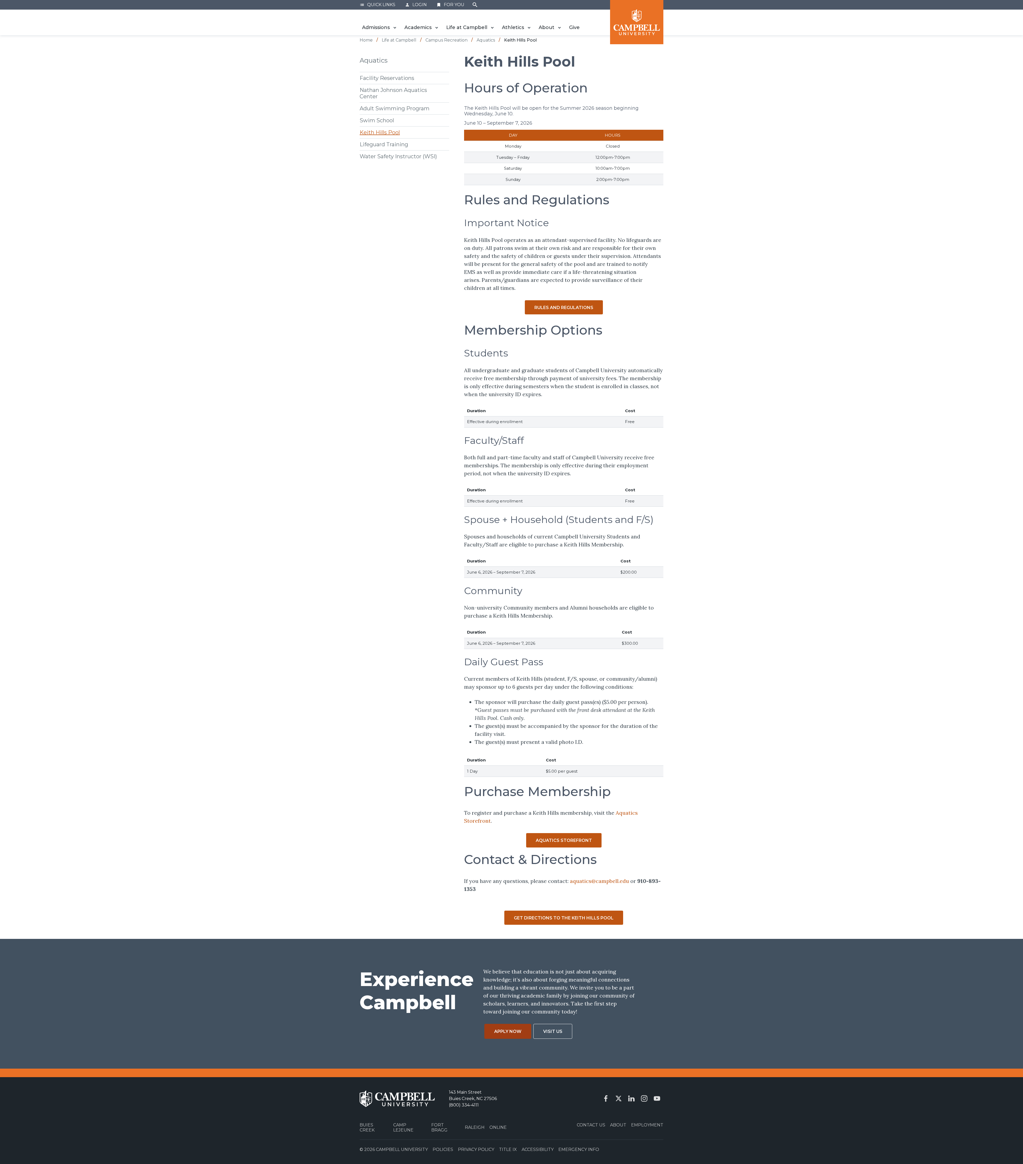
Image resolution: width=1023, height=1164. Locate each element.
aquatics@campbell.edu (599, 881)
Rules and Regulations (563, 307)
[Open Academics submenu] (436, 27)
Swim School (377, 120)
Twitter (618, 1098)
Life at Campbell (466, 27)
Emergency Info (578, 1149)
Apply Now (507, 1031)
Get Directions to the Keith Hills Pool (564, 917)
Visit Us (552, 1031)
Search (475, 5)
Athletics (513, 27)
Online (498, 1127)
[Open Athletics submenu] (529, 27)
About (546, 27)
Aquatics (374, 60)
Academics (418, 27)
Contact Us (591, 1125)
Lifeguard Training (384, 144)
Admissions (376, 27)
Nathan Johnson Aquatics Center (393, 93)
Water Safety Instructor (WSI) (398, 156)
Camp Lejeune (403, 1127)
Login (416, 4)
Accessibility (538, 1149)
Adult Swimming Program (394, 108)
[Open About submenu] (559, 27)
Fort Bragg (439, 1127)
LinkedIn (631, 1098)
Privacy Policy (476, 1149)
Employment (647, 1125)
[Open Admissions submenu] (394, 27)
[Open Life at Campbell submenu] (492, 27)
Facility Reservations (387, 78)
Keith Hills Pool (380, 132)
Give (574, 27)
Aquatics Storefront (564, 840)
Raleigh (475, 1127)
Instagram (644, 1098)
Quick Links (377, 4)
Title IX (508, 1149)
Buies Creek (367, 1127)
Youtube (657, 1098)
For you (450, 4)
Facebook (605, 1098)
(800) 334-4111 (464, 1105)
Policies (443, 1149)
